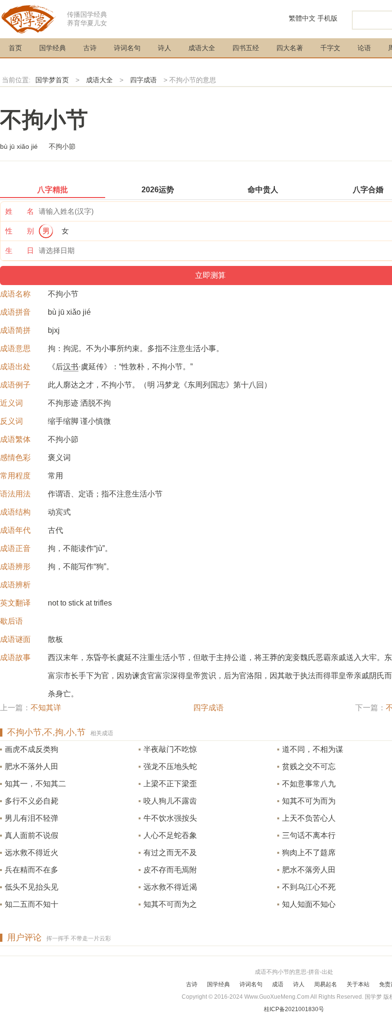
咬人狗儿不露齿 (170, 801)
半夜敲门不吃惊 (170, 749)
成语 (277, 984)
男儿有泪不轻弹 (31, 818)
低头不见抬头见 (31, 887)
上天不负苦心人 (309, 818)
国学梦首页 (52, 80)
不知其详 (46, 708)
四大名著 (289, 48)
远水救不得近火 (31, 853)
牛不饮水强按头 (170, 818)
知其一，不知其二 (35, 784)
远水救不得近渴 (170, 887)
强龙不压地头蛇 (170, 766)
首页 (15, 48)
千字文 (330, 48)
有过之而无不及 (170, 853)
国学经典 (52, 48)
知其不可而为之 (170, 904)
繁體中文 (302, 18)
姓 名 (19, 211)
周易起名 (325, 984)
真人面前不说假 (31, 835)
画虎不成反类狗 (31, 749)
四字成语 (143, 80)
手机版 (327, 18)
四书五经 (245, 48)
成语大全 (201, 48)
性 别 (19, 231)
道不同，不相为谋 (312, 749)
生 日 (19, 250)
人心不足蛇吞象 (170, 835)
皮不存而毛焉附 (170, 870)
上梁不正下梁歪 (170, 784)
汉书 (70, 367)
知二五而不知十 (31, 904)
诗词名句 (127, 48)
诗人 (164, 48)
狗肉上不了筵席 (309, 853)
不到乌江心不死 (309, 887)
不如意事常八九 (309, 784)
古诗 (90, 48)
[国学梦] (28, 18)
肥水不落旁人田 (309, 870)
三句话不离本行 (309, 835)
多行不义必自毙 (31, 801)
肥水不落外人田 (31, 766)
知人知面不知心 (309, 904)
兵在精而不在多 (31, 870)
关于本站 (358, 984)
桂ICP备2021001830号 (294, 1009)
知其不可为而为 (309, 801)
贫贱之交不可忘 (309, 766)
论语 (364, 48)
